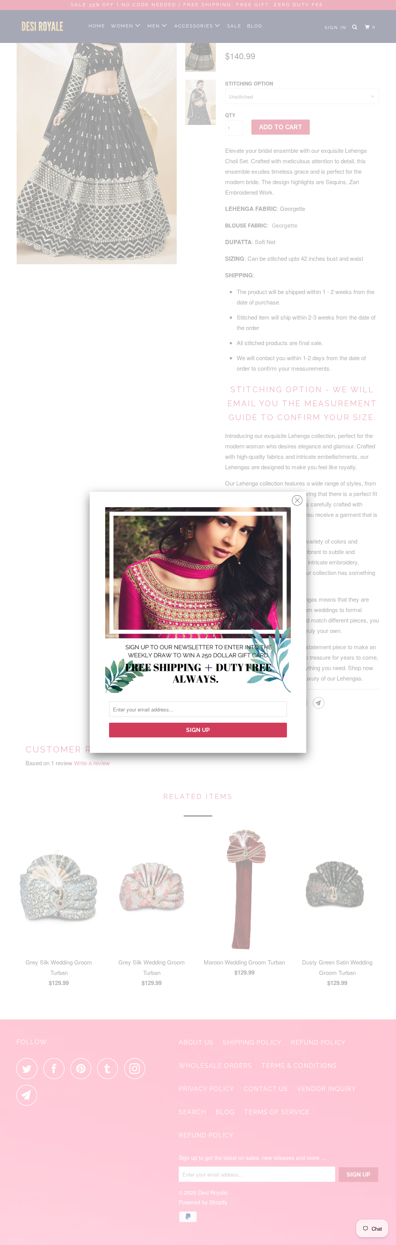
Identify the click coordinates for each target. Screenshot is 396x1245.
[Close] (297, 498)
